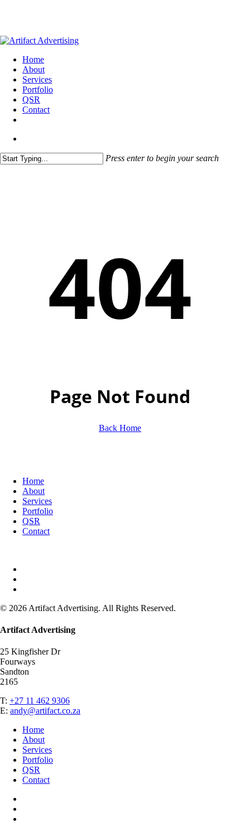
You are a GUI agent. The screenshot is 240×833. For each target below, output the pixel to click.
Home (33, 481)
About (33, 491)
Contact (36, 531)
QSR (31, 521)
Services (37, 501)
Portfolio (37, 511)
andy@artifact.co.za (45, 710)
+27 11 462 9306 (39, 700)
